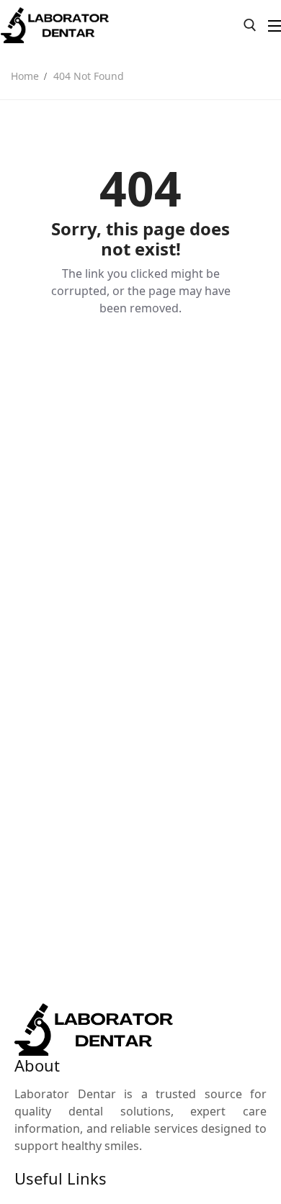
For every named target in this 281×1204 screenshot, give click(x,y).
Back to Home (140, 357)
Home (25, 76)
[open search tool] (250, 25)
